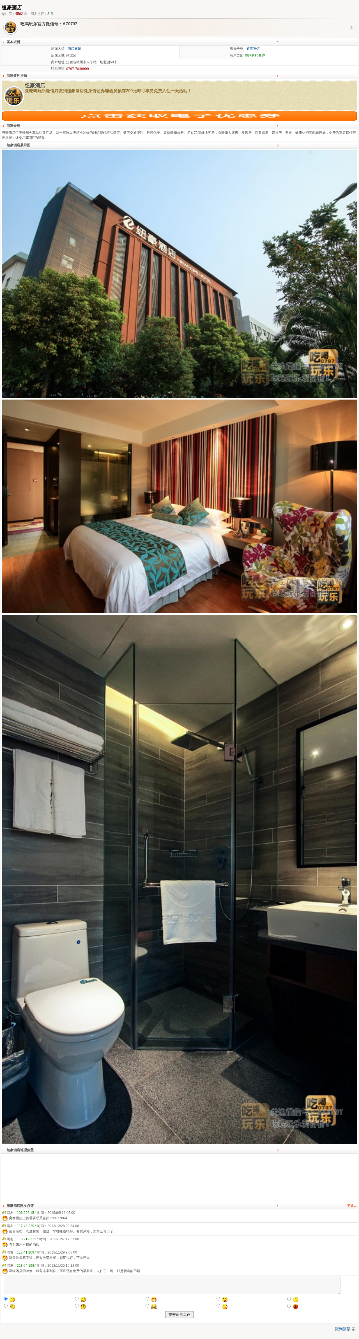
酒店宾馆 (74, 49)
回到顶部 (343, 1329)
